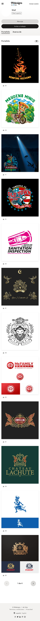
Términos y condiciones (16, 609)
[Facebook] (15, 617)
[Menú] (2, 4)
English (24, 613)
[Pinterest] (22, 617)
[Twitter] (17, 617)
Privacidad (29, 609)
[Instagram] (25, 617)
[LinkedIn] (20, 617)
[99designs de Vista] (16, 4)
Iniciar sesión (34, 4)
